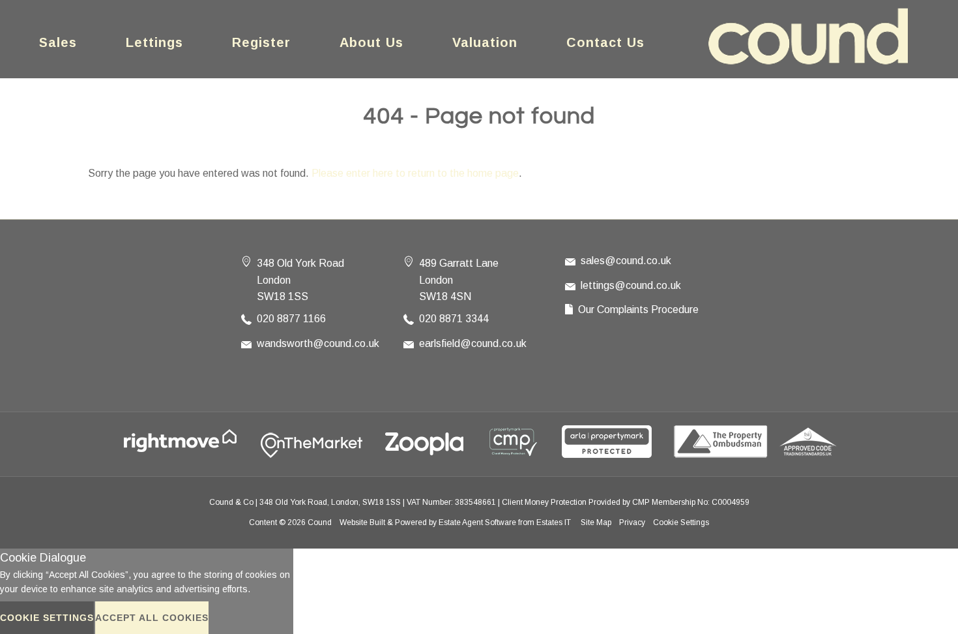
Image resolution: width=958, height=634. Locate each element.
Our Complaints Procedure (638, 309)
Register (261, 42)
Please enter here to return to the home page (415, 173)
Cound (320, 522)
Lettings (154, 42)
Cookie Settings (681, 522)
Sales (58, 42)
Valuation (484, 42)
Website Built (362, 522)
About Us (371, 42)
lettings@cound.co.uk (631, 285)
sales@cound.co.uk (626, 260)
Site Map (596, 522)
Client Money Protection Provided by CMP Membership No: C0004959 (625, 502)
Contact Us (605, 42)
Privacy (632, 522)
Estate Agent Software (477, 522)
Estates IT (553, 522)
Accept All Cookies (152, 617)
